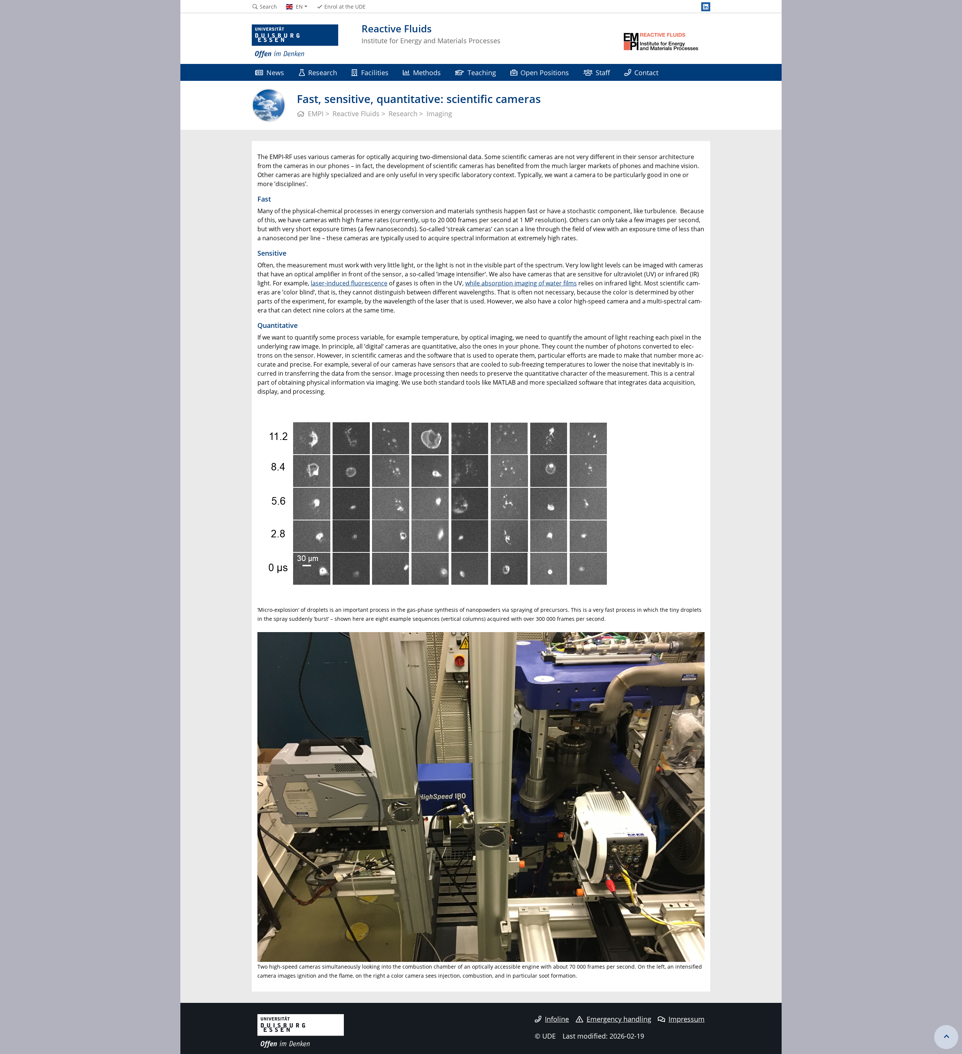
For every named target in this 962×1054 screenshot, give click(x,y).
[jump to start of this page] (946, 1037)
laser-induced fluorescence (349, 283)
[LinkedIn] (705, 6)
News (275, 72)
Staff (603, 72)
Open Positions (544, 72)
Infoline (557, 1019)
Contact (646, 72)
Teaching (481, 72)
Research (322, 72)
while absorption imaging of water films (521, 283)
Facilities (375, 72)
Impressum (687, 1019)
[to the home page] (295, 41)
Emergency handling (619, 1019)
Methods (427, 72)
